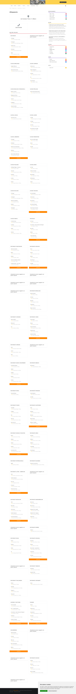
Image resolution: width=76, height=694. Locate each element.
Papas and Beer (13, 319)
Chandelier (12, 407)
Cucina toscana (19, 8)
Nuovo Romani (32, 80)
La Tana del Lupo (13, 221)
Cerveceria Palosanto (14, 516)
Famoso (31, 323)
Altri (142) (38, 623)
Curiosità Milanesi (52, 17)
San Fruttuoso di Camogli (34, 128)
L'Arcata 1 (31, 664)
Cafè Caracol (13, 509)
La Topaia (31, 121)
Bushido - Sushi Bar (33, 422)
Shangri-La (12, 590)
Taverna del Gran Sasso (14, 69)
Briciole (12, 376)
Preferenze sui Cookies (17, 691)
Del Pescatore (32, 178)
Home (10, 8)
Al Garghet (12, 139)
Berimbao (31, 300)
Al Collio (31, 167)
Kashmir (12, 446)
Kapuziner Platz (32, 572)
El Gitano (31, 555)
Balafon (31, 256)
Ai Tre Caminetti (13, 604)
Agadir (12, 463)
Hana (12, 354)
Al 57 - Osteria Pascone (14, 608)
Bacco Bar (31, 228)
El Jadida (31, 263)
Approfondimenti (51, 11)
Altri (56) (38, 426)
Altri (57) (18, 651)
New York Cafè (13, 422)
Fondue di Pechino (33, 326)
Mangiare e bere (14, 8)
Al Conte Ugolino (33, 193)
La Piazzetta (32, 446)
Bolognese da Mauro (14, 95)
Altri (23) (38, 239)
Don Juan (12, 481)
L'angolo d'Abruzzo (14, 66)
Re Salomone (32, 365)
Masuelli (31, 146)
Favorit (12, 540)
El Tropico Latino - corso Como (15, 263)
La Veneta (12, 224)
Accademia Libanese (14, 365)
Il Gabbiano (12, 102)
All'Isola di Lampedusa (14, 200)
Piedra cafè (12, 323)
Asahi (31, 407)
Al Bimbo (31, 619)
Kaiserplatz (32, 568)
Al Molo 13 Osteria (14, 619)
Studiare (51, 59)
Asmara (31, 252)
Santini (12, 228)
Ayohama (31, 411)
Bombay (12, 256)
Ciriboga (12, 411)
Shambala (12, 586)
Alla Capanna (32, 200)
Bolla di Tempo (32, 418)
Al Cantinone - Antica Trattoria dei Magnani (37, 224)
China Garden (32, 319)
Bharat (12, 252)
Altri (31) (18, 520)
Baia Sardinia (32, 174)
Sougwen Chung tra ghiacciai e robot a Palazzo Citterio (57, 30)
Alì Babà (12, 372)
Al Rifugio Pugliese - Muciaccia (15, 167)
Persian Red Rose (13, 393)
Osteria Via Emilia (13, 106)
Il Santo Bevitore (32, 393)
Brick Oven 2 (32, 505)
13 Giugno (12, 38)
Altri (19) (18, 454)
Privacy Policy (11, 691)
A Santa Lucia (13, 45)
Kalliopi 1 (31, 439)
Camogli (31, 117)
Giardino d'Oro (32, 330)
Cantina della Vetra (33, 235)
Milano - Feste (52, 16)
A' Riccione (12, 49)
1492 (12, 474)
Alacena (31, 544)
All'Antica (12, 150)
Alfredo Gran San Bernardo (15, 146)
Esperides (31, 435)
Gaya (12, 347)
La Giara (12, 178)
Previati (12, 181)
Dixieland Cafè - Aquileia (34, 509)
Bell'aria (12, 647)
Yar (11, 551)
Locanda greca (32, 450)
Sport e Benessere (52, 60)
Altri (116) (19, 623)
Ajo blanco (32, 540)
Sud (11, 326)
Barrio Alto (12, 505)
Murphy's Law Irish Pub (34, 463)
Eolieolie (12, 204)
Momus (31, 604)
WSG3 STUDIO (16, 690)
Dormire (51, 48)
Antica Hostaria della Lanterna (35, 91)
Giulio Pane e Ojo (13, 117)
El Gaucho (12, 485)
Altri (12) (38, 559)
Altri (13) (38, 267)
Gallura (31, 181)
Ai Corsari (31, 221)
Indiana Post (32, 516)
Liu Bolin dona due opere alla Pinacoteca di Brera (56, 24)
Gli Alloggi (51, 52)
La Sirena (31, 73)
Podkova (12, 544)
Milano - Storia (52, 13)
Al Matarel (12, 615)
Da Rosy (31, 660)
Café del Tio (32, 551)
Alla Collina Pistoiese (33, 204)
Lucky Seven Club (13, 450)
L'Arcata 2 (31, 667)
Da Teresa (12, 174)
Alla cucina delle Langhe (34, 139)
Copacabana (32, 304)
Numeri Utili (51, 67)
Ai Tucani (12, 636)
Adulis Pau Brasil (32, 293)
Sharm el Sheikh (32, 671)
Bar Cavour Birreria (14, 643)
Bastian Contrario (13, 91)
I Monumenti (51, 53)
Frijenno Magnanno (33, 69)
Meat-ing (12, 418)
